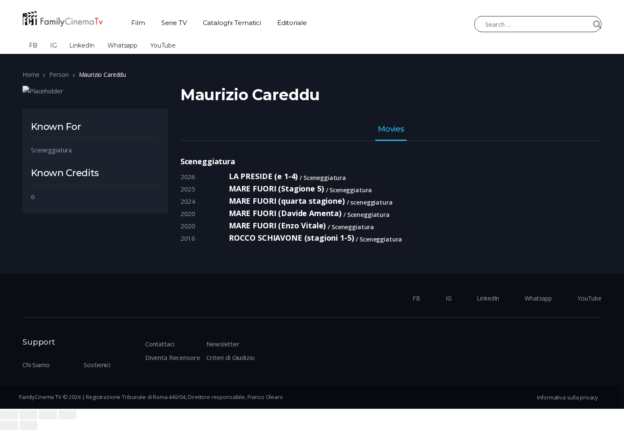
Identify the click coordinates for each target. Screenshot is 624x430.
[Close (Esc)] (9, 414)
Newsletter (222, 344)
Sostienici (97, 364)
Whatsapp (122, 45)
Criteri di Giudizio (230, 357)
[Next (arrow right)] (28, 425)
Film (138, 23)
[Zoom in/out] (67, 414)
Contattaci (159, 344)
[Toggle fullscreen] (48, 414)
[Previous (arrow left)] (9, 425)
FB (33, 45)
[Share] (28, 414)
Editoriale (292, 23)
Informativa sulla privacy (567, 397)
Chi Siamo (36, 364)
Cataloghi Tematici (232, 23)
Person (58, 74)
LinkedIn (82, 45)
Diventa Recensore (172, 357)
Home (30, 74)
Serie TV (174, 23)
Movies (391, 129)
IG (53, 45)
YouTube (163, 45)
